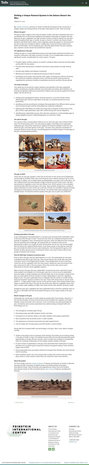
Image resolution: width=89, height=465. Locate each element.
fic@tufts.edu (73, 442)
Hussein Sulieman (23, 27)
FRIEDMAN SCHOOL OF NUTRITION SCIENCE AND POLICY (45, 463)
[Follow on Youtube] (53, 449)
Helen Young (49, 369)
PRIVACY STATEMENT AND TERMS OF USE (75, 463)
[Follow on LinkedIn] (49, 449)
